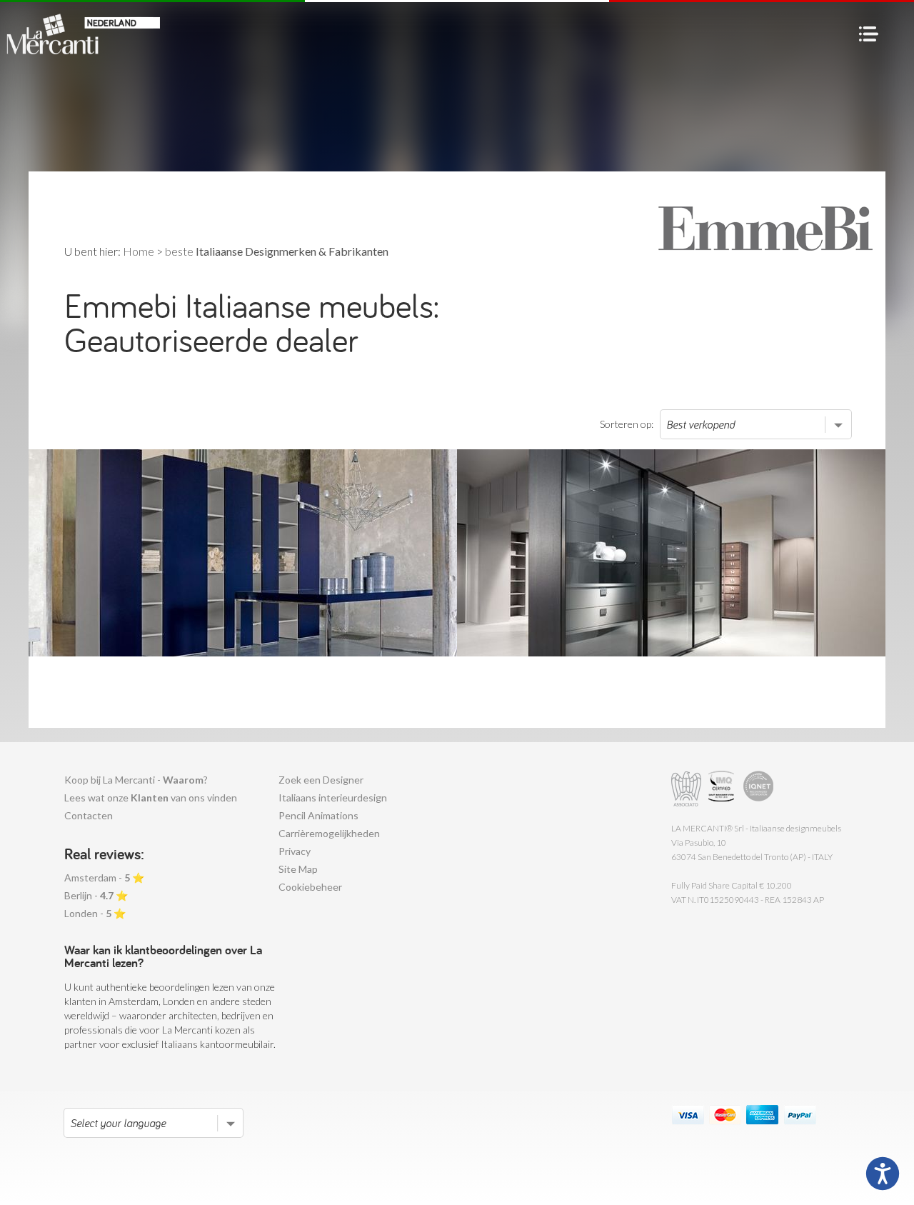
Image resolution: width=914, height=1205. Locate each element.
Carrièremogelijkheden (329, 833)
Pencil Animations (318, 815)
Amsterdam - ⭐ (104, 877)
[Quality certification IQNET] (759, 789)
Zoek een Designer (320, 780)
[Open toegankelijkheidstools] (882, 1173)
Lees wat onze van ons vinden (150, 797)
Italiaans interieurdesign (332, 797)
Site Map (298, 869)
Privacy (294, 851)
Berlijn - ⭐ (96, 895)
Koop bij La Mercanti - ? (136, 780)
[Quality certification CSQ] (723, 789)
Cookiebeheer (310, 887)
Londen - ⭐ (95, 913)
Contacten (88, 815)
